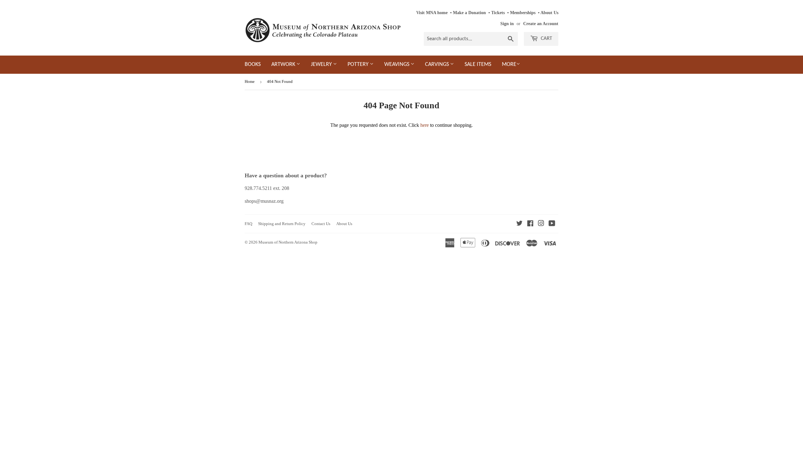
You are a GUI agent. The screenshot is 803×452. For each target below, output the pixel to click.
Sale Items (478, 64)
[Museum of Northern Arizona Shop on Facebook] (530, 224)
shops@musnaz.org (264, 201)
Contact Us (320, 223)
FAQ (248, 223)
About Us (549, 12)
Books (253, 64)
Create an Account (540, 23)
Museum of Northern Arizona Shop (287, 242)
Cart (546, 38)
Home (250, 81)
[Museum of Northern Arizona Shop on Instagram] (541, 224)
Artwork (283, 64)
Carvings (437, 64)
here (424, 125)
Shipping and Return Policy (282, 223)
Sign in (507, 23)
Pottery (359, 64)
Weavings (397, 64)
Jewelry (322, 64)
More (509, 64)
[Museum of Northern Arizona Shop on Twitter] (519, 224)
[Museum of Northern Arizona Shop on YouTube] (552, 224)
